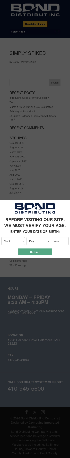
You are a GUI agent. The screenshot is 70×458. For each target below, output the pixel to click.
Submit (35, 251)
